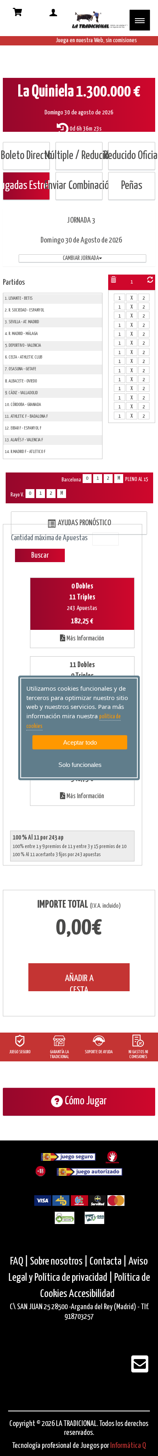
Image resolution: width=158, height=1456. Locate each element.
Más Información (84, 639)
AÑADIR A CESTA (79, 982)
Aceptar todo (80, 742)
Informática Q (128, 1446)
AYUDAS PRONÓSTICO (83, 523)
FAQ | (20, 1261)
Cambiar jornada (81, 258)
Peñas (131, 185)
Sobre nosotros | (59, 1261)
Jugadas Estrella (26, 185)
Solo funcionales (80, 764)
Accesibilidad (92, 1293)
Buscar (40, 555)
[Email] (139, 1369)
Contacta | (108, 1261)
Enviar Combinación (79, 185)
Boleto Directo (26, 155)
